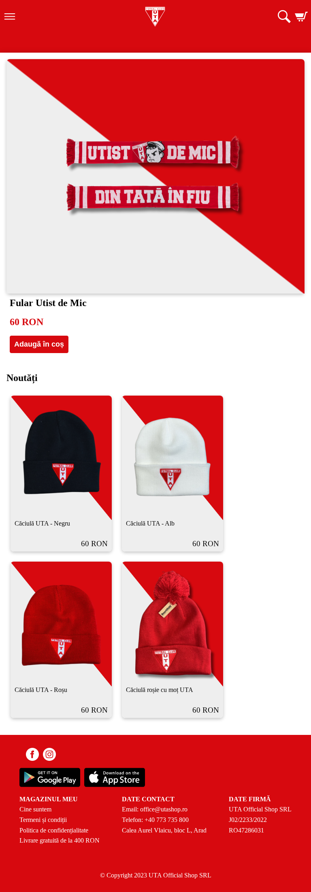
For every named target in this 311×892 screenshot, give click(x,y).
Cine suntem (35, 809)
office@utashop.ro (163, 809)
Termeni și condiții (43, 819)
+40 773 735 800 (167, 819)
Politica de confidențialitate (53, 830)
